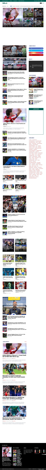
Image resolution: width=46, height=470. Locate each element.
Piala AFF (33, 168)
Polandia (30, 169)
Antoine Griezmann (39, 143)
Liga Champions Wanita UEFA (32, 162)
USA (37, 175)
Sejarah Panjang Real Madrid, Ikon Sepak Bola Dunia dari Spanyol (26, 6)
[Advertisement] (24, 36)
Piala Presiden (41, 168)
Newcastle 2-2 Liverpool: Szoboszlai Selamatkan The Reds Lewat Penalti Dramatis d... (14, 377)
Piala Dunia (36, 168)
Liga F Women (38, 162)
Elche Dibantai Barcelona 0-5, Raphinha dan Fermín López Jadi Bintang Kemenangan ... (13, 398)
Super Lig (38, 174)
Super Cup (30, 174)
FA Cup (36, 155)
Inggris (30, 157)
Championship (31, 149)
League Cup (30, 161)
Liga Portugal (33, 163)
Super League (34, 174)
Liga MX (30, 163)
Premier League (37, 169)
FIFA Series (39, 155)
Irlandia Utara (37, 157)
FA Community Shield (31, 155)
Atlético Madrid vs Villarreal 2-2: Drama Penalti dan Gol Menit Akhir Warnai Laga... (14, 356)
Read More (14, 206)
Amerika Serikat (34, 143)
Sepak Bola (14, 358)
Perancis (30, 168)
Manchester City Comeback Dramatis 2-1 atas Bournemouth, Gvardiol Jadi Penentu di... (14, 418)
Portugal (33, 169)
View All (26, 341)
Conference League (38, 150)
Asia (15, 6)
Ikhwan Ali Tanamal (34, 156)
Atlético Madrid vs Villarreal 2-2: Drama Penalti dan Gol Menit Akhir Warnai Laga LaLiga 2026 (6, 459)
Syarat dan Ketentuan (41, 469)
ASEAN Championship (35, 144)
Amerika (38, 6)
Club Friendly (6, 64)
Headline (5, 50)
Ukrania (35, 175)
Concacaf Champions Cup (32, 150)
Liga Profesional (38, 163)
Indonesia (39, 156)
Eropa (24, 452)
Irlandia (33, 157)
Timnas (30, 175)
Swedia (41, 174)
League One (34, 161)
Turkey (33, 175)
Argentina (30, 144)
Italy (40, 157)
